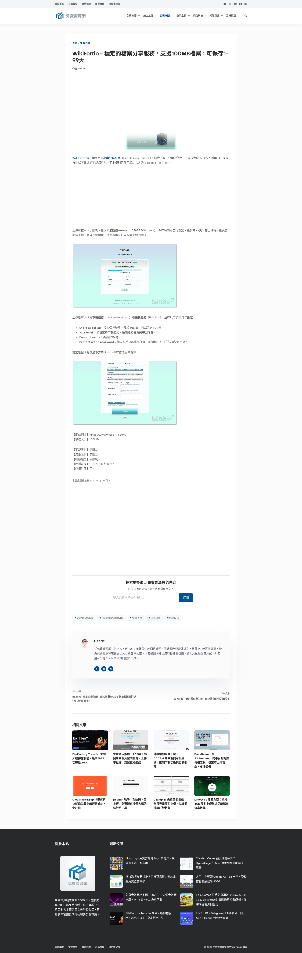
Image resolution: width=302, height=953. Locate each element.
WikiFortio (79, 158)
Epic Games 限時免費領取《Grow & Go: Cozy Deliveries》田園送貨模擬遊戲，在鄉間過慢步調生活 (221, 899)
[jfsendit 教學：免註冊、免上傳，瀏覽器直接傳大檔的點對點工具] (131, 786)
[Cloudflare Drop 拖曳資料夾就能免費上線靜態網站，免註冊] (90, 786)
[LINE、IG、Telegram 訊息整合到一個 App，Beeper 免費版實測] (186, 918)
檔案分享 (154, 617)
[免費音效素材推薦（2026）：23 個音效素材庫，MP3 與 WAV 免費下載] (116, 899)
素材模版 (231, 15)
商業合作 (99, 3)
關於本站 (59, 3)
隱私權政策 (114, 3)
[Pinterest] (235, 4)
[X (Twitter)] (230, 4)
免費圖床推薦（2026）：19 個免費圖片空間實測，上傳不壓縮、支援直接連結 (130, 758)
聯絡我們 (86, 3)
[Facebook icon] (96, 668)
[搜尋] (246, 16)
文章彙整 (72, 3)
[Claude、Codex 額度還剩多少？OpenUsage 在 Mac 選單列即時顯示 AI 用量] (186, 863)
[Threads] (246, 4)
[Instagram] (240, 4)
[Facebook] (225, 4)
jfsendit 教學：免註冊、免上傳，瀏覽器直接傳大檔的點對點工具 (130, 804)
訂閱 (186, 597)
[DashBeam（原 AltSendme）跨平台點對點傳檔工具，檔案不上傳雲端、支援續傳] (212, 740)
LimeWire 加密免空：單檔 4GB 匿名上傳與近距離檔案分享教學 (211, 804)
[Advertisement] (151, 101)
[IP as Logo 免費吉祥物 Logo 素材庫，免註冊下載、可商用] (116, 863)
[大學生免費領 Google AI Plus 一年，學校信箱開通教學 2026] (186, 881)
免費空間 (165, 15)
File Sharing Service (111, 617)
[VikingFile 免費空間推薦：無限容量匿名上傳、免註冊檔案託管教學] (171, 786)
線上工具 (148, 15)
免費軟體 (131, 15)
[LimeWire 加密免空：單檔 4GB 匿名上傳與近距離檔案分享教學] (212, 786)
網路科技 (198, 15)
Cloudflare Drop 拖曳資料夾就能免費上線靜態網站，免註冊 (89, 804)
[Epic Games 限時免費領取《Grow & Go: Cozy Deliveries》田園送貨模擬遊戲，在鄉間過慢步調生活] (186, 899)
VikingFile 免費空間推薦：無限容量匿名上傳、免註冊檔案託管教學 (170, 804)
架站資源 (214, 15)
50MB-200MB (84, 617)
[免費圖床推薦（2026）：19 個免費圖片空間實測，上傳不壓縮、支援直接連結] (131, 740)
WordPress (235, 947)
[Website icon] (103, 668)
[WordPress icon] (110, 668)
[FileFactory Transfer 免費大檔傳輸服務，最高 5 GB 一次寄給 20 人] (90, 740)
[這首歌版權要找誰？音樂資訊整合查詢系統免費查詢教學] (116, 881)
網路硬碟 (173, 617)
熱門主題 (181, 15)
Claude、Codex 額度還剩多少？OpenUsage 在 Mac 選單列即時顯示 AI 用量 (220, 863)
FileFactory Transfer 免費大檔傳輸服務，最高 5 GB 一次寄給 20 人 (90, 758)
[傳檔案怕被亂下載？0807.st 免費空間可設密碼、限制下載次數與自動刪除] (171, 740)
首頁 (74, 43)
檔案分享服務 (111, 158)
